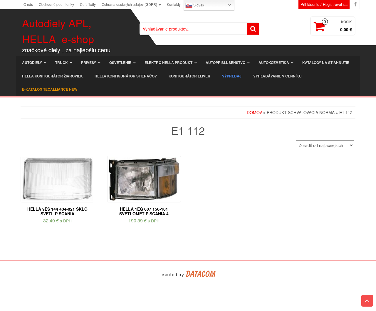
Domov (254, 112)
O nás (28, 4)
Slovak (198, 5)
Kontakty (174, 4)
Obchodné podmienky (56, 4)
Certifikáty (88, 4)
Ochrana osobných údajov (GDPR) (130, 4)
